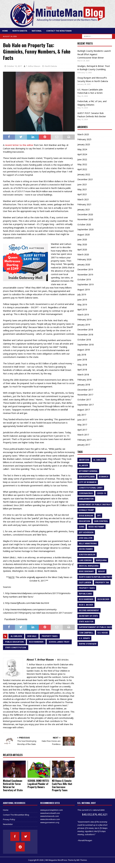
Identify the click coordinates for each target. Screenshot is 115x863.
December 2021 (85, 179)
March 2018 (83, 374)
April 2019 (82, 309)
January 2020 (83, 264)
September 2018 (85, 344)
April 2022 (82, 169)
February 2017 (84, 439)
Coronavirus (86, 493)
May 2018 (82, 364)
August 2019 (83, 289)
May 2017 (82, 424)
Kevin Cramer (86, 549)
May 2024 (82, 149)
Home (5, 31)
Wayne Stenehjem (87, 643)
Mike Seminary (86, 571)
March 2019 (83, 314)
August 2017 (83, 409)
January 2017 (83, 444)
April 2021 (82, 194)
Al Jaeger (83, 465)
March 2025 (83, 134)
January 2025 (83, 144)
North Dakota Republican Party (95, 577)
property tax (102, 582)
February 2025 (84, 139)
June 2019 (82, 299)
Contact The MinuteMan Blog (16, 814)
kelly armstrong (88, 543)
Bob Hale (31, 636)
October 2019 (84, 279)
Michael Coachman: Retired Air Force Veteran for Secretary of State (13, 785)
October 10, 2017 (14, 66)
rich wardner (36, 642)
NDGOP (101, 571)
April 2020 (82, 249)
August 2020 (83, 234)
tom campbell (86, 632)
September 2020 (85, 229)
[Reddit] (20, 846)
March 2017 (83, 434)
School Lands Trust (59, 642)
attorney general (88, 471)
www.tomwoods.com (49, 816)
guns (81, 526)
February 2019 (84, 319)
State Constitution (15, 647)
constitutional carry (91, 487)
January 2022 (83, 174)
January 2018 (83, 384)
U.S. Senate (84, 638)
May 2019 (82, 304)
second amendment (89, 610)
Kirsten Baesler (87, 554)
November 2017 (85, 394)
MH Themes (82, 860)
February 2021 (84, 204)
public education (14, 642)
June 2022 (82, 159)
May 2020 (82, 244)
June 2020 (82, 239)
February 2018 (84, 379)
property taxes (50, 636)
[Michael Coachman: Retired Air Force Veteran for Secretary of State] (14, 769)
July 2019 (81, 294)
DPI (99, 515)
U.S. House (102, 632)
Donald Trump (86, 510)
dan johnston (86, 499)
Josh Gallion (85, 538)
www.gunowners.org (49, 822)
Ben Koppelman (87, 476)
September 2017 (85, 404)
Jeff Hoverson (86, 532)
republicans (85, 593)
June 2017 (82, 419)
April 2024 (82, 154)
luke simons (85, 560)
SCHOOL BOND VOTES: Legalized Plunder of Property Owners (38, 784)
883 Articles (63, 659)
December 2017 (85, 389)
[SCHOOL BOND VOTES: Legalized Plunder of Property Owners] (39, 769)
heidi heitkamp (96, 526)
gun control (101, 521)
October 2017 (84, 399)
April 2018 (82, 369)
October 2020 (84, 224)
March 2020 (83, 254)
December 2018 (85, 329)
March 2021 (83, 199)
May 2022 (82, 164)
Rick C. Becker (86, 605)
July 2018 (81, 354)
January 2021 (83, 209)
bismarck (103, 476)
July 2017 (81, 414)
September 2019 (85, 284)
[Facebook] (14, 836)
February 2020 (84, 259)
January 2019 (83, 324)
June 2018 (82, 359)
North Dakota (19, 31)
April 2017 (82, 429)
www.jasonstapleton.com (51, 810)
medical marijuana (89, 566)
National (37, 31)
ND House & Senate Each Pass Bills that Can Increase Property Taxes (62, 785)
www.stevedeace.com (50, 819)
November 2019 (85, 274)
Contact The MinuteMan (59, 31)
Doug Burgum (86, 515)
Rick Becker (103, 599)
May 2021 (82, 189)
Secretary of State (88, 616)
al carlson (16, 636)
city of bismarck (87, 482)
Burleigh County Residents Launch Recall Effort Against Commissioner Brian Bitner (94, 54)
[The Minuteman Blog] (57, 26)
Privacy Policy (9, 819)
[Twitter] (25, 836)
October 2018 (84, 339)
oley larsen (85, 582)
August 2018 (83, 349)
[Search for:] (97, 36)
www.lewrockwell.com (50, 813)
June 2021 (82, 184)
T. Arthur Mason (33, 66)
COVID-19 (101, 493)
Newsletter (8, 824)
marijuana (101, 560)
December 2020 (85, 214)
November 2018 (85, 334)
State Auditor (86, 621)
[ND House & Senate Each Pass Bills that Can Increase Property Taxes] (63, 769)
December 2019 (85, 269)
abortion (84, 460)
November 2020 (85, 219)
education (84, 521)
